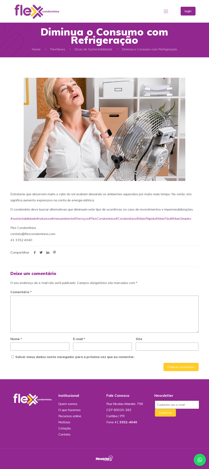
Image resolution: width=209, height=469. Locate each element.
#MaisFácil (163, 218)
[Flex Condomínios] (36, 11)
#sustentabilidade (23, 218)
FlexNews (57, 49)
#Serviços (81, 218)
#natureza (43, 218)
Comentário (21, 292)
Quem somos (67, 404)
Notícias (64, 422)
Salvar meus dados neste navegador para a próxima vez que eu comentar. (75, 357)
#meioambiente (62, 218)
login (188, 11)
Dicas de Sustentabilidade (93, 49)
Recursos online (69, 416)
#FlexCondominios (102, 218)
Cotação (64, 428)
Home (36, 49)
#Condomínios (126, 218)
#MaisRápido (146, 218)
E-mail (79, 339)
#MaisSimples (181, 218)
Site (139, 339)
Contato (64, 434)
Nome (16, 339)
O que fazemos (69, 410)
